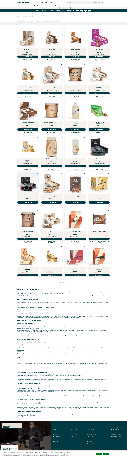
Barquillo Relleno (99, 85)
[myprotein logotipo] (23, 2)
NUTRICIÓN (44, 2)
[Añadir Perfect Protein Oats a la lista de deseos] (109, 247)
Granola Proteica (75, 195)
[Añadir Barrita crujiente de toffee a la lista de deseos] (37, 247)
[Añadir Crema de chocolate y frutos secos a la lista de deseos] (85, 65)
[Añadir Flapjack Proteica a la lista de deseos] (37, 137)
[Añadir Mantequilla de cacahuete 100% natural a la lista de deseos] (61, 101)
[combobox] (85, 2)
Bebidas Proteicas (38, 20)
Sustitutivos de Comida (21, 20)
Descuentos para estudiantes (116, 434)
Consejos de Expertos (89, 5)
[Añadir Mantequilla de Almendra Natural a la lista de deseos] (37, 210)
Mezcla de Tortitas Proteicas (75, 231)
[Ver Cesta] (108, 2)
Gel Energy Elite (99, 158)
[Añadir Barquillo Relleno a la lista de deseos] (109, 65)
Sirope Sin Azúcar (75, 158)
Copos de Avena (51, 195)
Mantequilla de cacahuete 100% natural (51, 122)
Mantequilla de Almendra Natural (27, 231)
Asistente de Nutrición (99, 2)
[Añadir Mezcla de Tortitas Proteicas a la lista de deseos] (85, 210)
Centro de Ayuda (56, 431)
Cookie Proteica (52, 49)
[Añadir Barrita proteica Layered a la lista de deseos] (85, 28)
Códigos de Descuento (115, 429)
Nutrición (72, 427)
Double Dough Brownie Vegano (28, 122)
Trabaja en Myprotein (91, 443)
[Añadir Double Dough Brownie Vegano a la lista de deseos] (37, 101)
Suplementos (46, 5)
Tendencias (36, 5)
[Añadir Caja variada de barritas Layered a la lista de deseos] (109, 174)
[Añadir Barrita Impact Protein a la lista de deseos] (61, 65)
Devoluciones (55, 434)
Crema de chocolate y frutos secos (75, 85)
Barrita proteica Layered (75, 49)
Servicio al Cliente (56, 427)
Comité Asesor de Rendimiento (92, 446)
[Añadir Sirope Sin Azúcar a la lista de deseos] (85, 137)
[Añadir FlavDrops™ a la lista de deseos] (85, 101)
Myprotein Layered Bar (21, 353)
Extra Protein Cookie (20, 350)
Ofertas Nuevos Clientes (73, 5)
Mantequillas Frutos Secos (48, 20)
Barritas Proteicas (30, 20)
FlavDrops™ (75, 122)
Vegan (72, 436)
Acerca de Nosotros (91, 427)
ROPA (51, 2)
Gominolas (56, 20)
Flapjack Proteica (28, 158)
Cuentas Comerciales (91, 436)
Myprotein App (114, 431)
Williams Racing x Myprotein (116, 436)
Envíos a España (56, 441)
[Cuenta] (105, 2)
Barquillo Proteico (27, 49)
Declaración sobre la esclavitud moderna (94, 431)
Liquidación (81, 5)
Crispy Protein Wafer (20, 347)
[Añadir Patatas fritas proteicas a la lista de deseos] (109, 101)
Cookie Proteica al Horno (28, 85)
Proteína (41, 5)
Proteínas (72, 431)
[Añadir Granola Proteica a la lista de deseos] (85, 174)
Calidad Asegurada (90, 429)
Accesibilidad (89, 441)
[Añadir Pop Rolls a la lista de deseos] (61, 210)
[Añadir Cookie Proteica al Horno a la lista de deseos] (37, 65)
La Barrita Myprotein (99, 49)
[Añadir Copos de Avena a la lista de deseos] (61, 174)
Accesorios (65, 5)
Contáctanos (55, 429)
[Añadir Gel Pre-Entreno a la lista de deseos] (37, 174)
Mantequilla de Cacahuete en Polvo (51, 158)
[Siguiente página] (66, 282)
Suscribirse (6, 426)
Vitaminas (52, 5)
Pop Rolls (51, 231)
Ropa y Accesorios (74, 429)
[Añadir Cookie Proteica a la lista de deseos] (61, 28)
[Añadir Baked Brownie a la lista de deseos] (61, 247)
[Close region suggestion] (17, 446)
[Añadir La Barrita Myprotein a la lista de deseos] (109, 28)
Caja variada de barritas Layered (99, 195)
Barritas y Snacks (58, 5)
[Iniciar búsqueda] (67, 2)
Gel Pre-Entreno (28, 195)
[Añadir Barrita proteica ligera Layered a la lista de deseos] (85, 247)
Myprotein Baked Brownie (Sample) (99, 231)
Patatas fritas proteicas (99, 122)
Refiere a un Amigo (117, 427)
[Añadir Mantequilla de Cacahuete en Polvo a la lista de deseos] (61, 137)
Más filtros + (100, 23)
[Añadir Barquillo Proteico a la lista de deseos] (37, 28)
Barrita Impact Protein (51, 85)
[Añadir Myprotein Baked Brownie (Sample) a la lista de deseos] (109, 210)
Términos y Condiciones (91, 434)
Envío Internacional (56, 436)
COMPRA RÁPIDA (28, 56)
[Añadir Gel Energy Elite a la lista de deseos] (109, 137)
